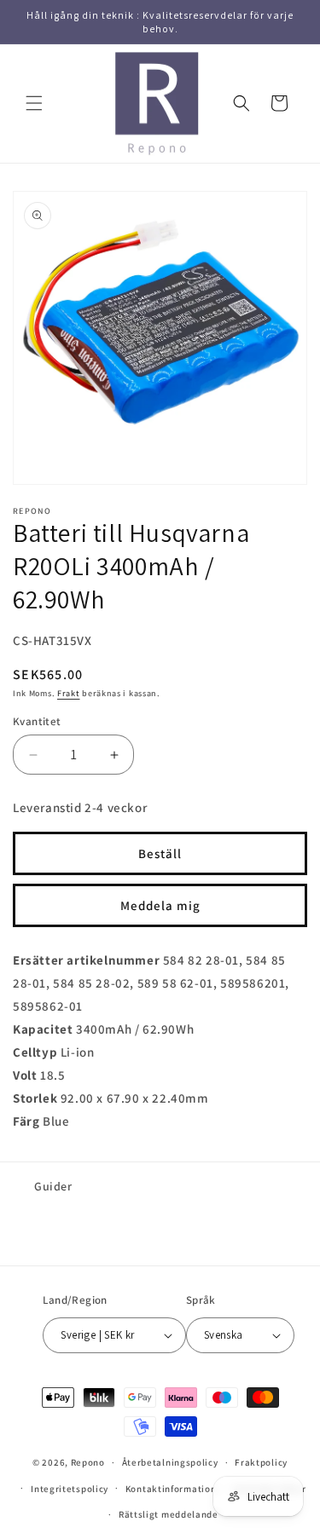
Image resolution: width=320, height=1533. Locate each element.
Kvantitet (37, 721)
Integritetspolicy (69, 1489)
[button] (34, 103)
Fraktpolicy (261, 1462)
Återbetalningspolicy (170, 1462)
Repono (88, 1462)
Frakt (68, 693)
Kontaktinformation (171, 1489)
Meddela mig (160, 905)
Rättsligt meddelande (168, 1514)
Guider (53, 1186)
